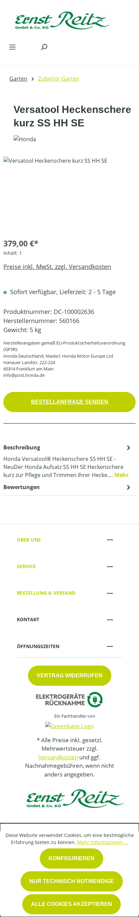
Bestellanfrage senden (69, 402)
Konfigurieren (71, 858)
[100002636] (69, 194)
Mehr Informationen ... (103, 842)
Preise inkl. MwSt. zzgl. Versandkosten (57, 267)
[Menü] (12, 47)
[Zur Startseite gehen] (63, 19)
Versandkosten (58, 757)
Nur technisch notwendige (71, 881)
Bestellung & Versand (46, 593)
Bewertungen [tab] (21, 487)
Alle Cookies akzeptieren (71, 904)
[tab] (67, 461)
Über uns (29, 539)
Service (26, 566)
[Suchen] (43, 47)
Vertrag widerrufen (70, 675)
